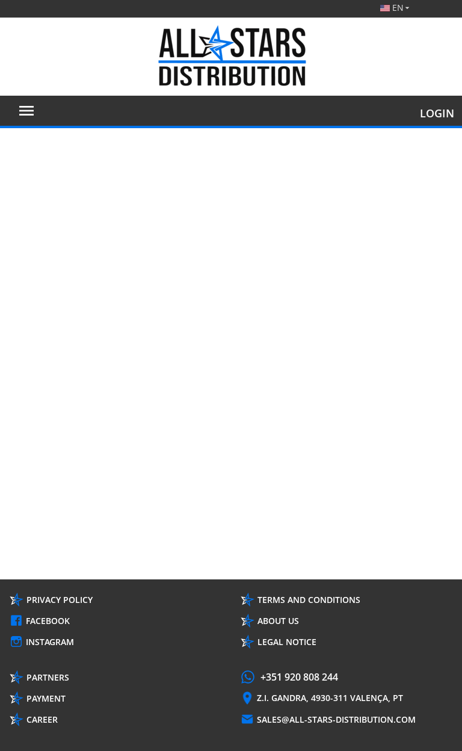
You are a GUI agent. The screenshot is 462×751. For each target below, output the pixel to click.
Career (42, 719)
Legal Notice (286, 641)
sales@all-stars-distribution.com (336, 719)
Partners (47, 677)
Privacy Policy (59, 599)
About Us (278, 620)
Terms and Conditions (308, 599)
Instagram (50, 641)
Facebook (48, 620)
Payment (46, 698)
